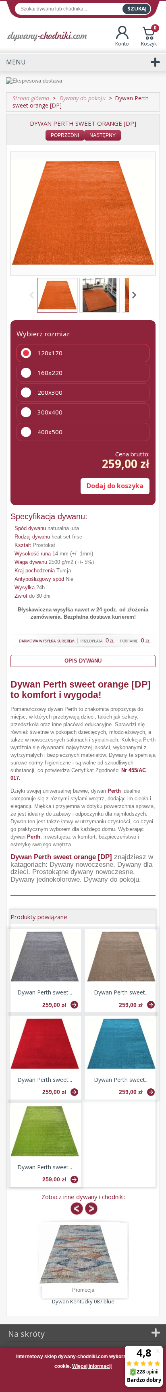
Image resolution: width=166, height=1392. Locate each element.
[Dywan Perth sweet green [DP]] (44, 1131)
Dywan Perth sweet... (44, 992)
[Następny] (133, 295)
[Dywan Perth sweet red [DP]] (44, 1044)
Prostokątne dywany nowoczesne (82, 872)
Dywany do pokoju (111, 879)
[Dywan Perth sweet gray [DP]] (44, 957)
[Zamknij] (83, 1381)
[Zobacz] (74, 1005)
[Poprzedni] (33, 295)
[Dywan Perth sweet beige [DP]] (121, 957)
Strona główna (30, 98)
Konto (122, 43)
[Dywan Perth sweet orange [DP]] (57, 295)
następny (102, 135)
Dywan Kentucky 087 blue (83, 1301)
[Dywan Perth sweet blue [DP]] (121, 1044)
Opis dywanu (83, 661)
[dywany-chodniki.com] (47, 36)
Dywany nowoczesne (81, 864)
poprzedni (65, 135)
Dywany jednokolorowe (45, 879)
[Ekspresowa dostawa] (83, 81)
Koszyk (149, 36)
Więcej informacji (92, 1366)
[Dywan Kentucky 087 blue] (79, 1254)
